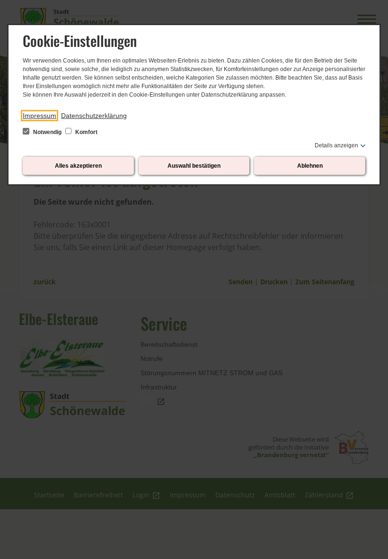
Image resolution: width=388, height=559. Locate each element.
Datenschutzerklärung (94, 115)
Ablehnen (310, 165)
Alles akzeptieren (78, 165)
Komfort (85, 132)
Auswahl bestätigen (194, 165)
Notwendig (47, 132)
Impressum (39, 115)
